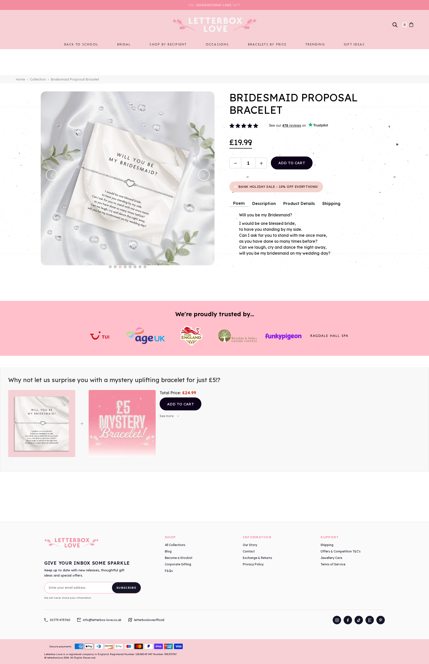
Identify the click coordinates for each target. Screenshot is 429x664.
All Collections (175, 545)
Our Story (250, 545)
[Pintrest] (380, 620)
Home (20, 79)
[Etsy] (369, 620)
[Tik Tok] (359, 620)
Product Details (299, 203)
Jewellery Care (331, 558)
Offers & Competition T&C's (340, 551)
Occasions (217, 44)
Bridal (124, 44)
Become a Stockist (178, 558)
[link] (411, 25)
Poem (239, 203)
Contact (249, 551)
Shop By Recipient (168, 44)
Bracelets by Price (267, 44)
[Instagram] (337, 620)
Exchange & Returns (257, 558)
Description (264, 203)
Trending (315, 44)
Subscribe (126, 587)
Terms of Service (333, 564)
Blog (168, 551)
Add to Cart (180, 404)
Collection (38, 79)
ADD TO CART (291, 162)
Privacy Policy (253, 564)
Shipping (331, 203)
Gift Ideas (354, 44)
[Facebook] (348, 620)
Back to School (81, 44)
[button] (110, 266)
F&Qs (169, 571)
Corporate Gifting (178, 564)
